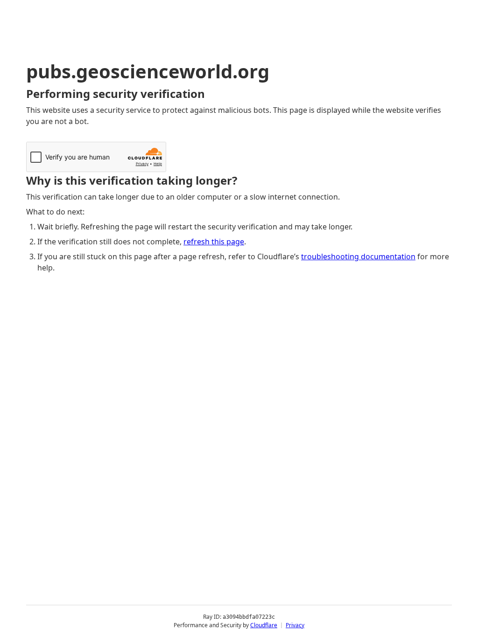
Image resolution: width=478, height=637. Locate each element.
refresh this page (213, 241)
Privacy (295, 625)
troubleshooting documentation (358, 256)
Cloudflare (263, 625)
